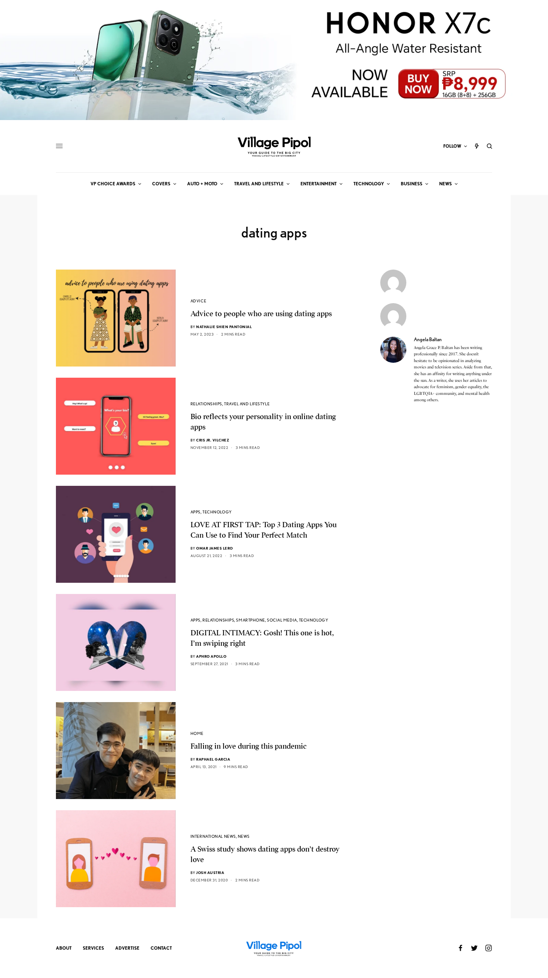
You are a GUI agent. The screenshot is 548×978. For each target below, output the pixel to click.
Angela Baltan (428, 339)
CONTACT (161, 948)
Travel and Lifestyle (247, 403)
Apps (195, 512)
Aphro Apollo (211, 656)
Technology (217, 512)
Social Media (282, 620)
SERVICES (93, 948)
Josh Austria (210, 872)
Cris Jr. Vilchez (212, 440)
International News (213, 836)
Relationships (206, 403)
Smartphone (250, 620)
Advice (198, 301)
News (244, 836)
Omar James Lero (214, 548)
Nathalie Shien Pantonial (224, 326)
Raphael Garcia (213, 759)
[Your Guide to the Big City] (274, 146)
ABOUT (64, 948)
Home (197, 733)
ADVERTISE (127, 948)
